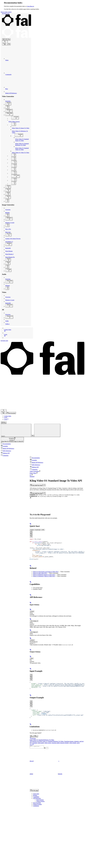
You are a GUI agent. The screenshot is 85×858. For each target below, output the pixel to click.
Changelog (5, 455)
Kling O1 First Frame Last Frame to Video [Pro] (45, 571)
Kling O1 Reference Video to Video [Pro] (44, 576)
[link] (57, 508)
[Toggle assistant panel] (9, 44)
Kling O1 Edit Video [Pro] (40, 573)
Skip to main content (6, 12)
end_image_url (33, 632)
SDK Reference (7, 451)
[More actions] (47, 430)
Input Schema (40, 799)
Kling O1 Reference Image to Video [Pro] (44, 574)
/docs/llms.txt (30, 6)
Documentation (7, 444)
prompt (32, 611)
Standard (32, 476)
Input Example (37, 802)
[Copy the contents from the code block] (31, 534)
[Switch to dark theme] (9, 39)
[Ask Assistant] (31, 536)
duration (32, 640)
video (31, 658)
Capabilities (36, 796)
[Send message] (47, 748)
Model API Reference (8, 448)
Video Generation (34, 471)
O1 (30, 475)
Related (35, 795)
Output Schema (40, 801)
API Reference (37, 798)
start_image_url (34, 621)
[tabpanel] (57, 549)
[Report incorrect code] (31, 532)
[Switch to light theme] (6, 39)
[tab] (32, 530)
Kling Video (33, 473)
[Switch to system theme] (3, 39)
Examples (5, 446)
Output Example (37, 804)
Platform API (6, 453)
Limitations (36, 805)
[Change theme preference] (3, 422)
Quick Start (36, 793)
